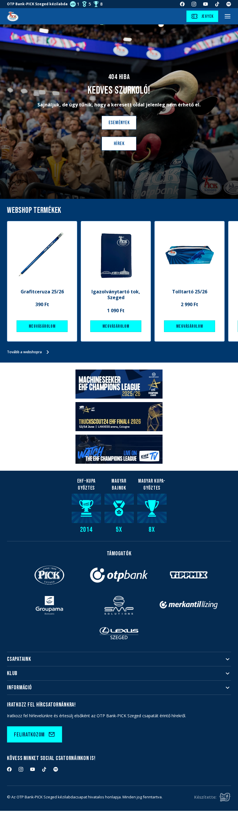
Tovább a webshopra (24, 351)
